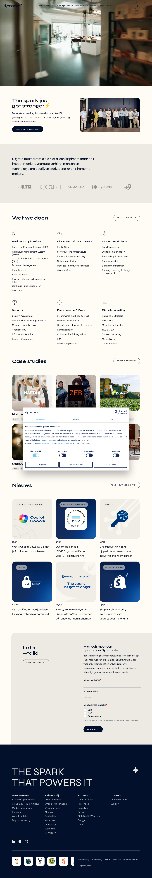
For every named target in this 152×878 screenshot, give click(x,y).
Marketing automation (113, 325)
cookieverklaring (65, 443)
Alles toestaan (110, 465)
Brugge (82, 820)
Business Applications (23, 800)
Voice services (64, 270)
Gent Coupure (85, 800)
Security (16, 812)
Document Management (24, 265)
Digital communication (113, 252)
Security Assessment (22, 316)
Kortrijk (82, 812)
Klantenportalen (65, 330)
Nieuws (49, 812)
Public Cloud (63, 247)
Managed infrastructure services (73, 266)
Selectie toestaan (76, 465)
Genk (80, 825)
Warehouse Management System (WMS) (28, 253)
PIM (59, 339)
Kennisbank (51, 833)
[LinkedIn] (13, 841)
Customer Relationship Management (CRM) (30, 260)
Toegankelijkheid (84, 866)
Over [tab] (112, 419)
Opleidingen (51, 825)
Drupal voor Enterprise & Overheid (74, 325)
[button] (46, 5)
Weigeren (42, 465)
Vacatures (50, 820)
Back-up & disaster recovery (71, 256)
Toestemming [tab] (40, 419)
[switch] (62, 455)
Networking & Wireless (68, 261)
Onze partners (52, 808)
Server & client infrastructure (71, 252)
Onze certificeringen (56, 804)
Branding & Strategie (112, 316)
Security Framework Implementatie (29, 321)
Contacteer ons (119, 800)
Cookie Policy (96, 860)
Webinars (50, 829)
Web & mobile (19, 816)
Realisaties (50, 816)
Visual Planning (19, 275)
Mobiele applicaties (67, 344)
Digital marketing (21, 820)
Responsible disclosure (128, 860)
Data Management (111, 247)
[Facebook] (20, 841)
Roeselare (83, 808)
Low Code (17, 291)
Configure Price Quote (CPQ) (26, 286)
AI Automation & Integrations (71, 334)
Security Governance (22, 339)
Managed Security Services (25, 325)
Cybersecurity (19, 330)
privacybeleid (44, 443)
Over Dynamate (53, 800)
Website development (68, 321)
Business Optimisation (113, 266)
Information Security (22, 334)
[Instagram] (26, 841)
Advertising (107, 321)
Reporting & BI (19, 270)
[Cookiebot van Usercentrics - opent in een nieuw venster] (116, 412)
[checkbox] (112, 713)
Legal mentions (110, 860)
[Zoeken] (145, 5)
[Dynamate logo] (13, 5)
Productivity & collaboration (116, 256)
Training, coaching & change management (116, 271)
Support (115, 804)
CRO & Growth (109, 344)
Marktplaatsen (109, 339)
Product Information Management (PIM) (29, 280)
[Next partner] (73, 868)
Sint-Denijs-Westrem (89, 816)
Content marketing (111, 334)
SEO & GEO (108, 330)
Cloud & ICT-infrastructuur (26, 804)
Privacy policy (83, 860)
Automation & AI (110, 261)
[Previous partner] (70, 868)
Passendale (83, 804)
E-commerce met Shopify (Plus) (73, 316)
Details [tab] (76, 419)
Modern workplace (22, 808)
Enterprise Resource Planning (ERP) (30, 247)
